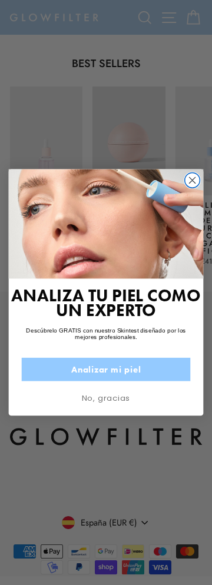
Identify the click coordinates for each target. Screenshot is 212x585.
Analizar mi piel (106, 369)
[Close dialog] (192, 180)
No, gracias (106, 398)
